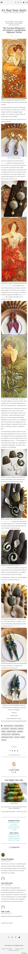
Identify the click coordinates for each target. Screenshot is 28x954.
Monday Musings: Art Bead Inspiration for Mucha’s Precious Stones (14, 826)
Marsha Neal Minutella (6, 285)
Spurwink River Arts (6, 521)
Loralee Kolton (6, 734)
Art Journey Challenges (14, 21)
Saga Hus (17, 737)
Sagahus (3, 163)
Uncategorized (14, 25)
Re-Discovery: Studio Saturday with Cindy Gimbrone (14, 807)
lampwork (20, 731)
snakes (23, 737)
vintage (4, 740)
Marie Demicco (16, 734)
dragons (20, 728)
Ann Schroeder (7, 883)
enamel (4, 731)
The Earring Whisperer (14, 23)
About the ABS (7, 948)
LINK (15, 440)
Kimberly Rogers (11, 731)
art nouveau (5, 728)
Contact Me (19, 948)
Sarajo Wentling (7, 859)
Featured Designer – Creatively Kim (14, 811)
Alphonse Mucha (8, 725)
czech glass (13, 728)
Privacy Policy (14, 950)
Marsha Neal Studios (7, 737)
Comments (14, 746)
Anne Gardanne (19, 725)
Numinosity (16, 626)
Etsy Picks (14, 803)
